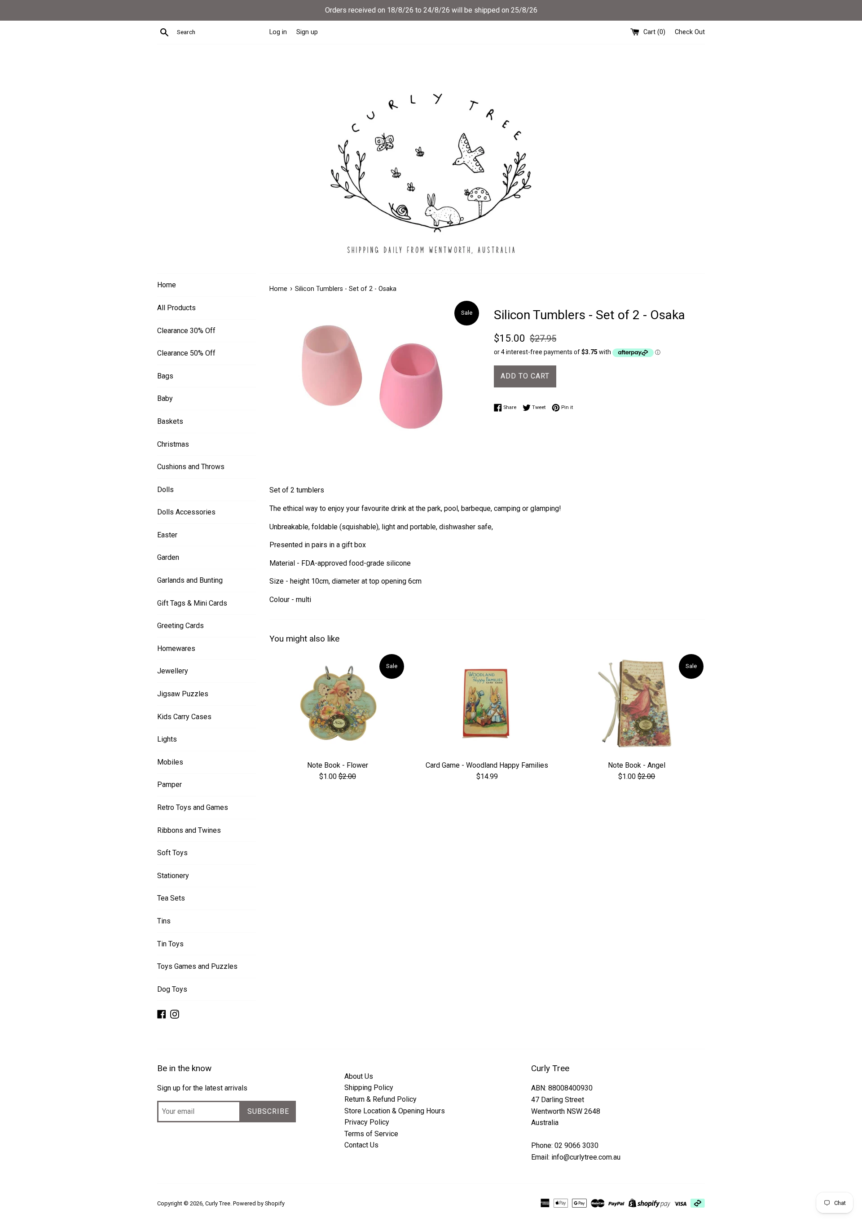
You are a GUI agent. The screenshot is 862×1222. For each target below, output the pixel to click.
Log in (278, 32)
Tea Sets (171, 898)
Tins (164, 921)
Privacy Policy (366, 1122)
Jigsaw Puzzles (182, 694)
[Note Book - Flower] (337, 704)
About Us (358, 1076)
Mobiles (170, 762)
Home (166, 285)
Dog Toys (172, 989)
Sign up (307, 32)
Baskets (170, 421)
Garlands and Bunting (190, 580)
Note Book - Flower (337, 765)
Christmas (173, 444)
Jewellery (172, 671)
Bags (165, 376)
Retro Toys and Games (192, 807)
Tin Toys (170, 944)
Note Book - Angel (636, 765)
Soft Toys (172, 852)
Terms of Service (371, 1134)
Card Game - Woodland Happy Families (487, 765)
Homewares (176, 648)
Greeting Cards (180, 625)
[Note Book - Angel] (637, 704)
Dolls (165, 489)
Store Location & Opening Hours (394, 1111)
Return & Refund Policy (380, 1099)
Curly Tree (217, 1203)
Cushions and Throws (190, 466)
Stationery (173, 875)
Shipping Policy (368, 1087)
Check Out (690, 32)
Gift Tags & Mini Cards (192, 603)
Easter (167, 535)
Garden (168, 557)
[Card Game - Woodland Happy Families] (487, 704)
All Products (176, 307)
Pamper (169, 784)
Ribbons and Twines (189, 830)
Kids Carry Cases (184, 716)
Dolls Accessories (186, 512)
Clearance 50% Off (186, 353)
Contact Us (361, 1145)
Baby (165, 398)
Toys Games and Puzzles (197, 966)
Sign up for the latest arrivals (202, 1088)
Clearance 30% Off (186, 330)
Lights (167, 739)
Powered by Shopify (259, 1203)
